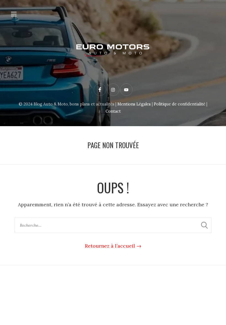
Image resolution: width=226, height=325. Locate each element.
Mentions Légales (134, 104)
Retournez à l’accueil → (113, 246)
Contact (113, 111)
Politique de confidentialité (179, 104)
